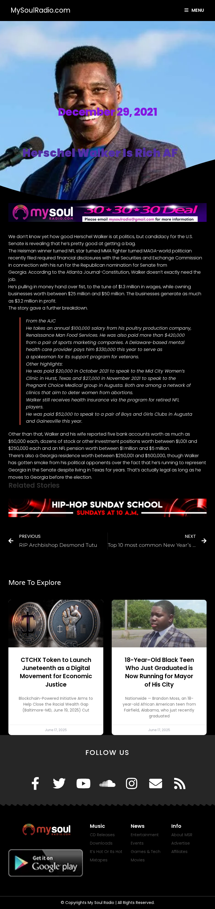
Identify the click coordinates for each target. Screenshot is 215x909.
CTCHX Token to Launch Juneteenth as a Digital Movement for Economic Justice (56, 672)
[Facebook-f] (35, 783)
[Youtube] (83, 783)
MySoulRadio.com (41, 10)
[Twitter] (59, 783)
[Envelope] (155, 783)
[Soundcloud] (107, 783)
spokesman (43, 357)
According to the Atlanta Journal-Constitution (78, 272)
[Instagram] (131, 783)
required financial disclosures (69, 258)
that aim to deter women (69, 392)
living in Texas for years (100, 470)
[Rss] (179, 783)
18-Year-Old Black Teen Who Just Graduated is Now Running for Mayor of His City (159, 672)
